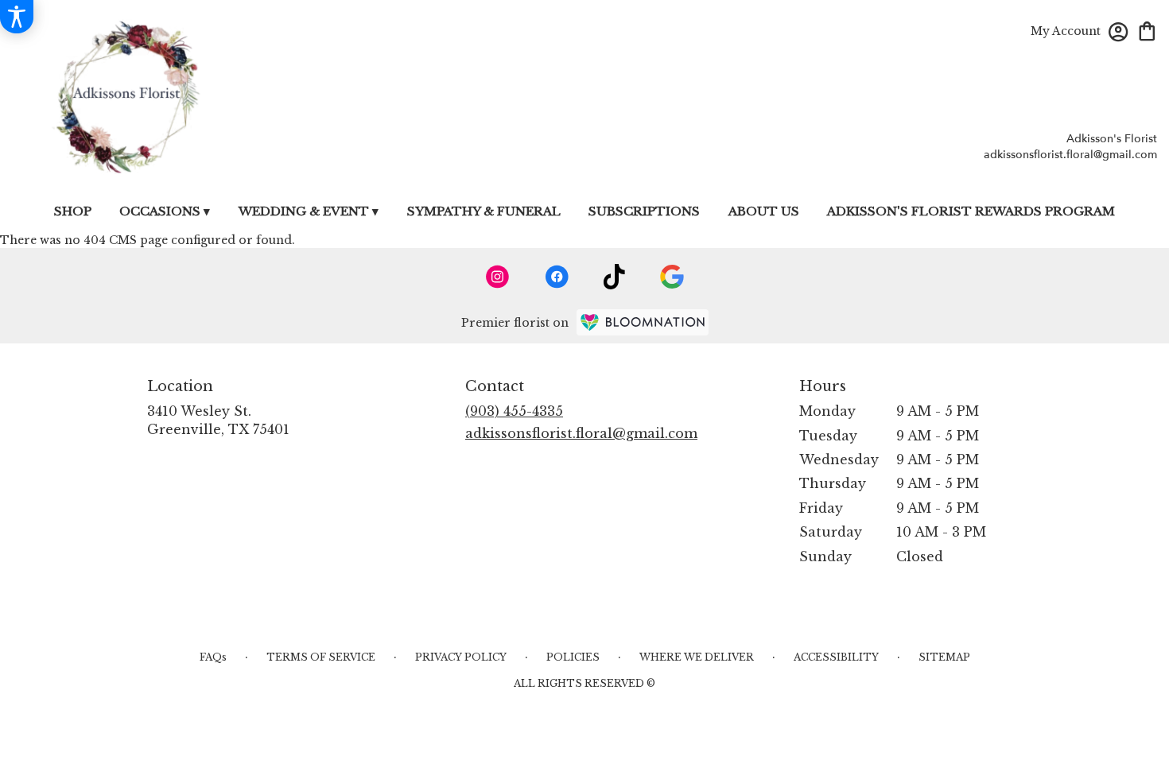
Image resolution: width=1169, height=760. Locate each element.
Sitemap (944, 657)
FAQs (213, 657)
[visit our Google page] (672, 277)
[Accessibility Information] (16, 16)
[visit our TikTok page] (614, 276)
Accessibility (836, 657)
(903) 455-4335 (514, 411)
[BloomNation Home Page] (643, 322)
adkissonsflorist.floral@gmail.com (1070, 154)
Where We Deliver (696, 657)
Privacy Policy (461, 657)
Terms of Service (320, 657)
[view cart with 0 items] (1147, 30)
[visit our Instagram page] (498, 277)
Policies (573, 657)
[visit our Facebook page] (556, 277)
